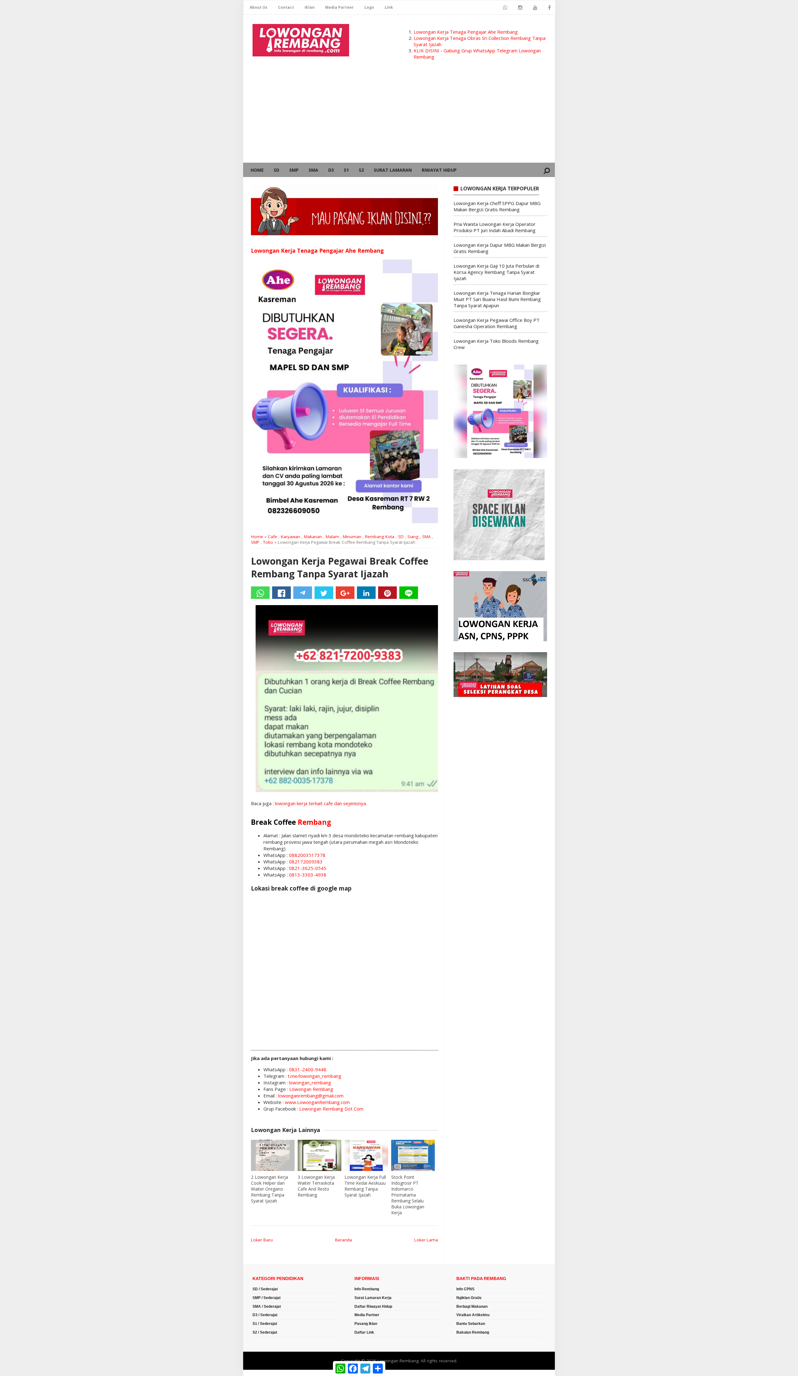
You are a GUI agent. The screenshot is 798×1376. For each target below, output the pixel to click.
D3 (331, 170)
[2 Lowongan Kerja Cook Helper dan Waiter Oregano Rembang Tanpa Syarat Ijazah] (273, 1155)
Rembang (314, 822)
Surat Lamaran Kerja (373, 1298)
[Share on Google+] (345, 592)
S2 (361, 170)
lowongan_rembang (310, 1082)
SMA (313, 170)
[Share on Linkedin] (366, 592)
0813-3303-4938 (307, 875)
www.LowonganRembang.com (317, 1102)
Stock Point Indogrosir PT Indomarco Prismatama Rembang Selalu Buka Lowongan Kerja (407, 1195)
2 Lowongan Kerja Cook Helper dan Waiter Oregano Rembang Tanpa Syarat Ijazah (269, 1189)
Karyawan (290, 536)
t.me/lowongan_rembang (314, 1076)
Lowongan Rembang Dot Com (331, 1109)
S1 (346, 170)
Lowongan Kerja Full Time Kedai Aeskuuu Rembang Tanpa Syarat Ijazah (365, 1186)
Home (257, 170)
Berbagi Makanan (472, 1306)
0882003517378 (307, 855)
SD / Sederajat (265, 1289)
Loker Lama (426, 1240)
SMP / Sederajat (266, 1298)
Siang (412, 536)
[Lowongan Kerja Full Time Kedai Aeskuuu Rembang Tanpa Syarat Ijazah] (366, 1155)
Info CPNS (465, 1289)
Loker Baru (262, 1240)
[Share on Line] (408, 592)
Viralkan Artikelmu (472, 1315)
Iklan (310, 7)
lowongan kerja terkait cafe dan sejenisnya (320, 803)
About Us (258, 7)
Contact (286, 7)
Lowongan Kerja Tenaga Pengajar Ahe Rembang (466, 32)
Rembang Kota (379, 536)
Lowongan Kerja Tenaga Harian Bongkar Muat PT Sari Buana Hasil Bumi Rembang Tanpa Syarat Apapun (497, 299)
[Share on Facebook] (281, 592)
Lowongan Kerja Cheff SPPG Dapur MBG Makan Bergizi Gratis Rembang (497, 206)
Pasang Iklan (365, 1323)
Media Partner (339, 7)
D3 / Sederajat (264, 1315)
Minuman (352, 536)
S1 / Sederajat (264, 1323)
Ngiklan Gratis (469, 1298)
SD (276, 170)
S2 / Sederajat (264, 1332)
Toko (268, 542)
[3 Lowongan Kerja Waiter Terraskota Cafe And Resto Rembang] (319, 1155)
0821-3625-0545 (307, 868)
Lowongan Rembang (311, 1089)
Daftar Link (364, 1332)
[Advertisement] (399, 116)
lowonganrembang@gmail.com (311, 1095)
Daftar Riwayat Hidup (373, 1306)
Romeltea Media (260, 1373)
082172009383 (306, 861)
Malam (332, 536)
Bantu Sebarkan (470, 1323)
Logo (369, 7)
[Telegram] (302, 592)
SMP (294, 170)
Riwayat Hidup (439, 170)
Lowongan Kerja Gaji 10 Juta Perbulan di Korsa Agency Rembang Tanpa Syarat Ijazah (496, 272)
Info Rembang (366, 1289)
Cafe (272, 536)
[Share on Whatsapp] (260, 592)
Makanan (313, 536)
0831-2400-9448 (307, 1069)
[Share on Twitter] (324, 592)
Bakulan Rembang (472, 1332)
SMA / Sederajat (266, 1306)
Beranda (343, 1240)
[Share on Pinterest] (387, 592)
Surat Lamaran (393, 170)
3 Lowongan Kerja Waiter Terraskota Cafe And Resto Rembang (316, 1186)
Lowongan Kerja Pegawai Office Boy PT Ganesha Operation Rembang (497, 323)
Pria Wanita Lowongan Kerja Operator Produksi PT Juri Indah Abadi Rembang (495, 227)
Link (389, 7)
